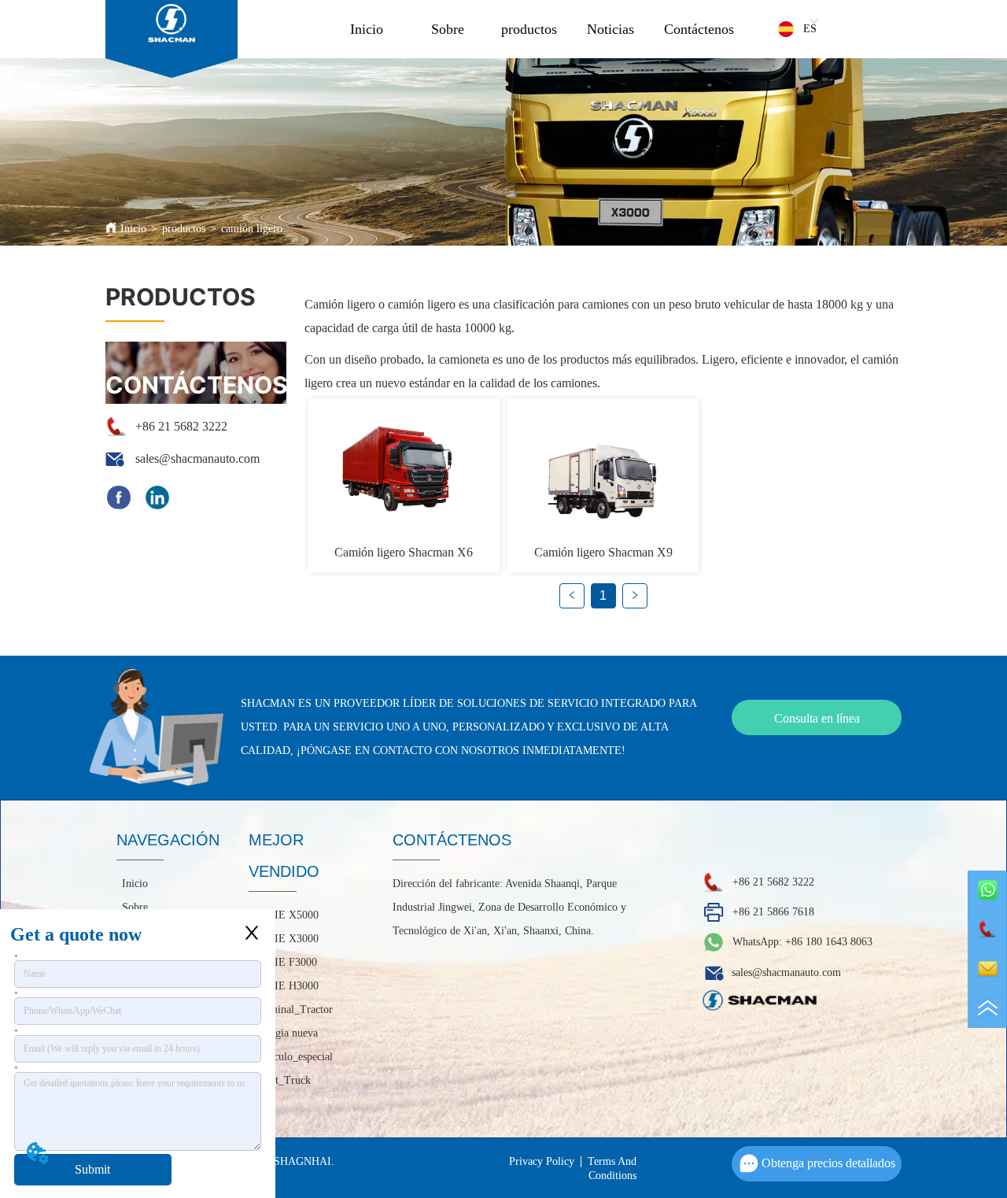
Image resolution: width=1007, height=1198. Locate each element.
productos (529, 29)
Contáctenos (699, 29)
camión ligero (251, 229)
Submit (92, 1169)
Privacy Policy (541, 1161)
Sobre (447, 29)
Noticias (610, 29)
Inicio (366, 29)
